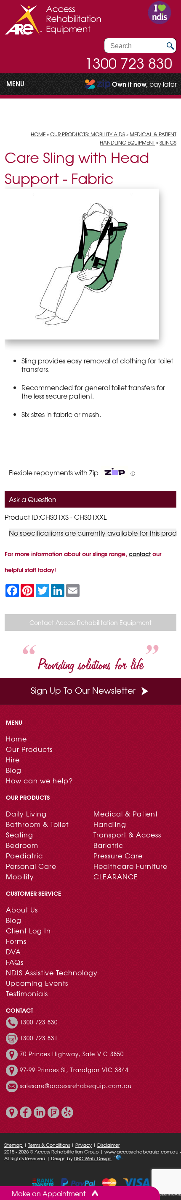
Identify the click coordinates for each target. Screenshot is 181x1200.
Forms (16, 941)
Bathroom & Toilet (37, 824)
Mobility (20, 876)
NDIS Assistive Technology (52, 972)
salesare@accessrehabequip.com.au (76, 1086)
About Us (22, 910)
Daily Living (26, 814)
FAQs (15, 962)
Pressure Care (118, 855)
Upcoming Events (37, 983)
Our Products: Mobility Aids (87, 134)
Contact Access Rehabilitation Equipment (90, 622)
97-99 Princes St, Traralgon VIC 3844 (74, 1070)
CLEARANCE (115, 876)
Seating (19, 834)
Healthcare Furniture (130, 866)
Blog (13, 770)
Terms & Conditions (49, 1144)
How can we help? (39, 780)
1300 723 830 (128, 62)
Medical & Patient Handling (125, 819)
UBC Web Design (93, 1158)
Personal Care (31, 866)
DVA (13, 951)
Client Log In (28, 930)
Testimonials (27, 993)
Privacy (83, 1144)
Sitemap (13, 1144)
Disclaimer (108, 1144)
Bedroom (22, 845)
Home (38, 134)
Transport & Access (127, 834)
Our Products (29, 749)
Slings (168, 142)
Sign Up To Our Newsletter (83, 690)
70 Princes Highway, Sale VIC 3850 (72, 1054)
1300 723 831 (39, 1038)
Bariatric (108, 845)
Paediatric (24, 855)
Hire (13, 759)
